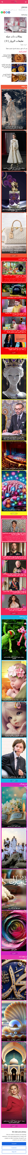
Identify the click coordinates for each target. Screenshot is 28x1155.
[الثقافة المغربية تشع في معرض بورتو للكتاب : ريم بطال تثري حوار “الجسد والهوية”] (14, 334)
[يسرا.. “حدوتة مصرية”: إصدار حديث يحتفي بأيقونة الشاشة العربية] (14, 1083)
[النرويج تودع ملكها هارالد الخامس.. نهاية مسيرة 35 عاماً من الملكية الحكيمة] (14, 577)
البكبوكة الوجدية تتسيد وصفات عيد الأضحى (6, 76)
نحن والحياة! (14, 398)
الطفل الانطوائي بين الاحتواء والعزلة (14, 735)
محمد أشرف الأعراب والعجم (14, 998)
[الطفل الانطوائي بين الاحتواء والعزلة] (14, 702)
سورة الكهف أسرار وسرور (14, 826)
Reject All (14, 1151)
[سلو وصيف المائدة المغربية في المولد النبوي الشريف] (19, 64)
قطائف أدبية (22, 956)
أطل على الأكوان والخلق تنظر (14, 1081)
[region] (14, 1142)
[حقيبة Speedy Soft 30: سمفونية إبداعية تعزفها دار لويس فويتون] (14, 213)
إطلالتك (23, 86)
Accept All (14, 1143)
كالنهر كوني (14, 949)
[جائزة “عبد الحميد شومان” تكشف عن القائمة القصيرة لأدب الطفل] (14, 262)
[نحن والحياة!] (14, 359)
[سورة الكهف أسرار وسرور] (14, 787)
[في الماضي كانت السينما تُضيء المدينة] (14, 441)
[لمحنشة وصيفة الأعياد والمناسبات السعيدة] (19, 54)
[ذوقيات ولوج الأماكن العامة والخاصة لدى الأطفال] (14, 620)
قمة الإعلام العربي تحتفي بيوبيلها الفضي (16, 297)
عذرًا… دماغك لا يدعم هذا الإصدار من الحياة (14, 509)
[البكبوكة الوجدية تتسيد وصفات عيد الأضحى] (19, 74)
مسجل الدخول (16, 48)
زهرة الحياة (22, 616)
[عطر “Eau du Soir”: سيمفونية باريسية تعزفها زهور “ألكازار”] (14, 172)
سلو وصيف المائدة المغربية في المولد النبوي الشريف (6, 66)
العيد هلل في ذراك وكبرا (14, 908)
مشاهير (23, 516)
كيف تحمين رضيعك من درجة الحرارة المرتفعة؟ (14, 699)
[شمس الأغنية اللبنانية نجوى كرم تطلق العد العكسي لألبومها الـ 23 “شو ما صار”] (14, 595)
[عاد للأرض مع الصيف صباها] (14, 1001)
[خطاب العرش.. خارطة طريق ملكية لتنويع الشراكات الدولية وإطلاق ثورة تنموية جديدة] (14, 400)
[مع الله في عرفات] (14, 828)
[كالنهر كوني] (14, 911)
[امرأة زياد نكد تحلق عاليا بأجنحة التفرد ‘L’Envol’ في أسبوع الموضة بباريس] (14, 89)
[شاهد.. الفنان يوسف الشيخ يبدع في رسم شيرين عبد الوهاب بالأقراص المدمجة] (14, 520)
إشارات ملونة (21, 356)
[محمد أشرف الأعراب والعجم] (14, 960)
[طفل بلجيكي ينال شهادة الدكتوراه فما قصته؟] (14, 738)
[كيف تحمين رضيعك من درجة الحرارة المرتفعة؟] (14, 661)
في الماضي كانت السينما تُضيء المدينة (14, 468)
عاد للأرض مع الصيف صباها (14, 1040)
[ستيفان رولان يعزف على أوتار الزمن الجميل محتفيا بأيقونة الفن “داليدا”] (14, 131)
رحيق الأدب (22, 784)
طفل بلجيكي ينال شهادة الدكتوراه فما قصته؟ (14, 777)
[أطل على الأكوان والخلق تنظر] (14, 1042)
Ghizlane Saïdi (22, 9)
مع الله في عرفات (14, 867)
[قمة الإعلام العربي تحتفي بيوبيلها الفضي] (14, 284)
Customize (14, 1147)
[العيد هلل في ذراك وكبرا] (14, 869)
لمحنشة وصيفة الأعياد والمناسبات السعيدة (6, 56)
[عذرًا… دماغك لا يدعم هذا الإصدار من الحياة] (14, 471)
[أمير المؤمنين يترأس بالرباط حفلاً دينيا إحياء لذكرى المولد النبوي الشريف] (14, 299)
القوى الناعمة (21, 259)
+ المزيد (14, 255)
